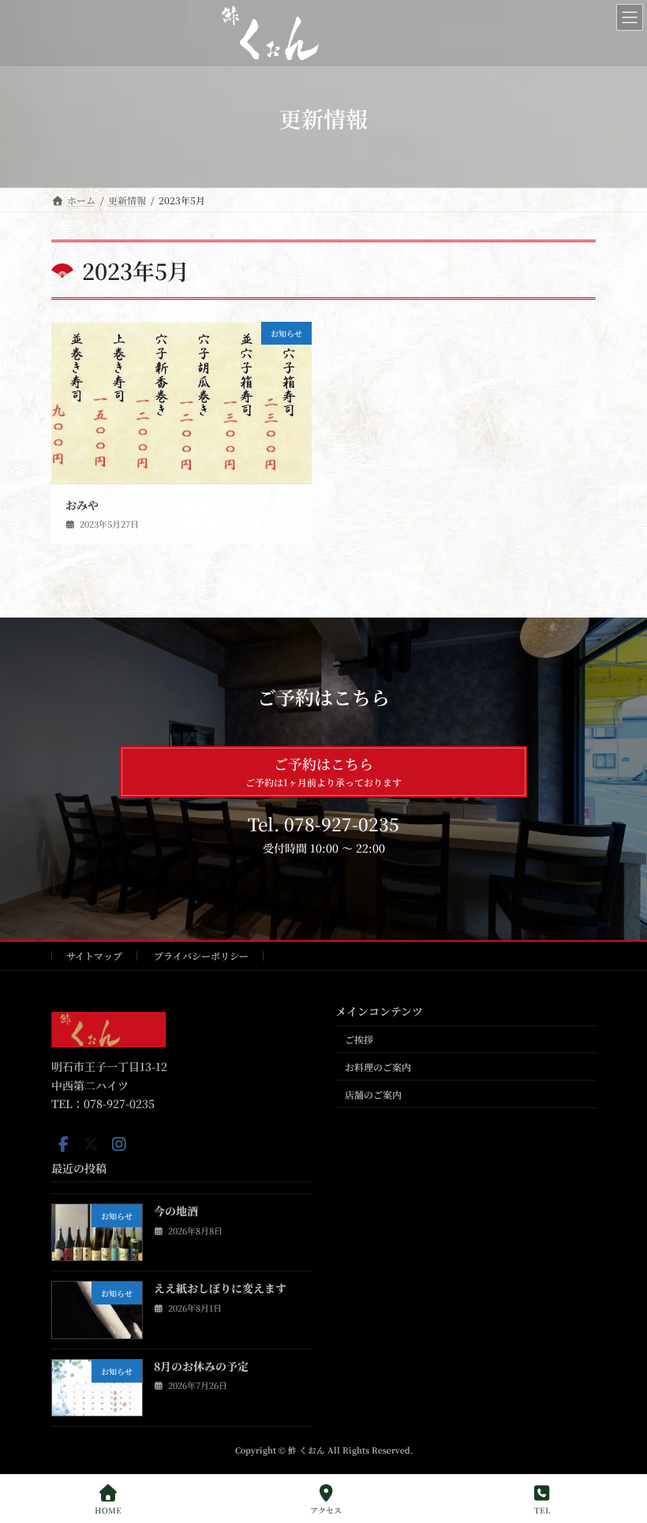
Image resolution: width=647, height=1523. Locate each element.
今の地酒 (176, 1211)
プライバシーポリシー (201, 955)
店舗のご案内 (373, 1094)
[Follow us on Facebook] (63, 1144)
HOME (108, 1509)
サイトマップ (94, 955)
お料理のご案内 (378, 1066)
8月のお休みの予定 (201, 1366)
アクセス (326, 1509)
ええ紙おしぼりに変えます (220, 1289)
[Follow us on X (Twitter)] (91, 1144)
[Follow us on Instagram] (119, 1144)
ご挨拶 (359, 1039)
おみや (82, 505)
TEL (542, 1509)
